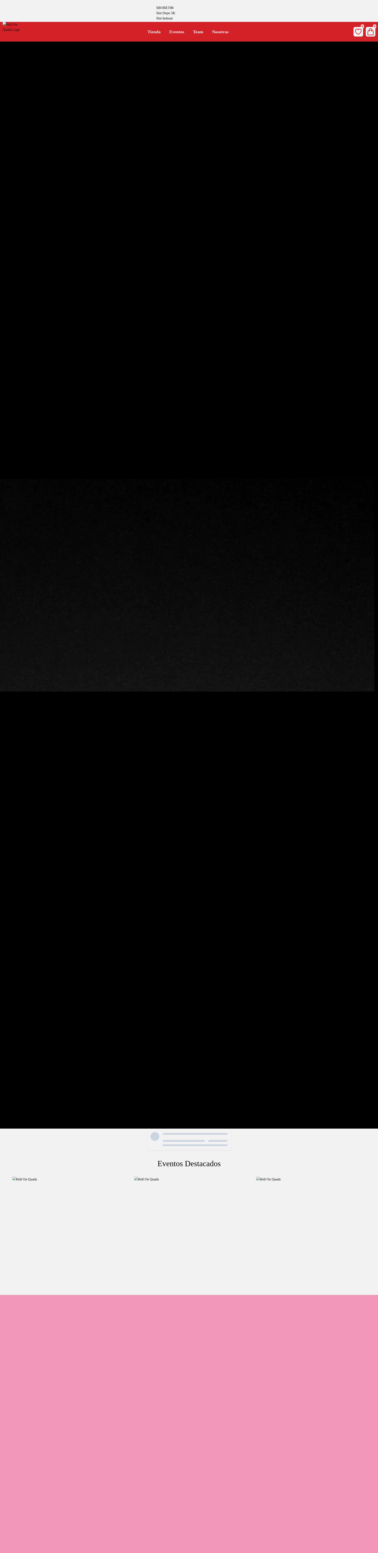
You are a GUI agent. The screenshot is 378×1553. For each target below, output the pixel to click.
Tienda (154, 31)
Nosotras (220, 31)
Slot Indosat (164, 18)
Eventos (176, 31)
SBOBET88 (164, 8)
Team (198, 31)
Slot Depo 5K (165, 13)
